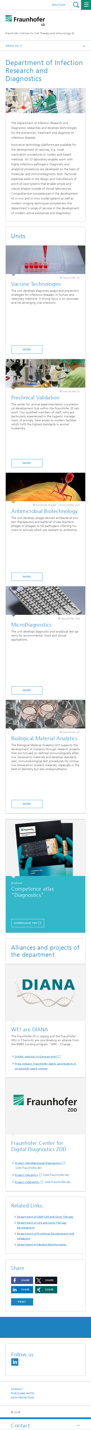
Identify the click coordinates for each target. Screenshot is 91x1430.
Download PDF (26, 923)
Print (22, 1301)
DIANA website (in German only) (36, 1056)
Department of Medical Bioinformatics (42, 1244)
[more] (45, 488)
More (27, 349)
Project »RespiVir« (26, 1175)
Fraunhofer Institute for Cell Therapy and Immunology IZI (40, 33)
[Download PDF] (45, 848)
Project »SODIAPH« (27, 1182)
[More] (45, 261)
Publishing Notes (22, 1393)
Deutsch (58, 4)
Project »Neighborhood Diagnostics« (38, 1163)
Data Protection (22, 1397)
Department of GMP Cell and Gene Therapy (45, 1216)
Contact (17, 1389)
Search (76, 5)
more (27, 576)
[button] (22, 1280)
